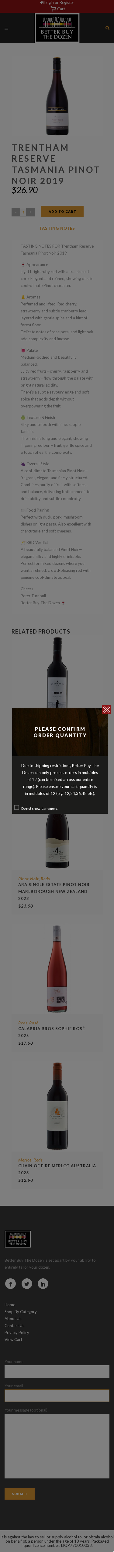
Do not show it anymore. (39, 808)
